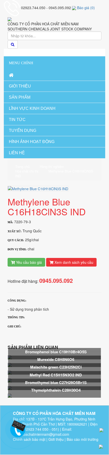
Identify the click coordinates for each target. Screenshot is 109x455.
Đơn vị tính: (17, 249)
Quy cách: (16, 240)
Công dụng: (17, 300)
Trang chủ (22, 166)
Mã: (10, 222)
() (86, 7)
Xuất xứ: (15, 231)
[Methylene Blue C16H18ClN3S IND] (38, 188)
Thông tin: (16, 317)
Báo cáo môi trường (82, 439)
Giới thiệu (56, 439)
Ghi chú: (14, 326)
